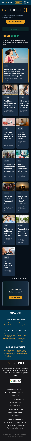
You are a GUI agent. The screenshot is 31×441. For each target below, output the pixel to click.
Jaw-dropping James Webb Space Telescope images (9, 335)
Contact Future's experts (15, 392)
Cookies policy (16, 406)
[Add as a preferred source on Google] (15, 381)
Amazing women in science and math (21, 334)
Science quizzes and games (9, 351)
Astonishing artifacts (22, 325)
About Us (15, 396)
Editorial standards (15, 419)
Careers (15, 416)
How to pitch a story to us (15, 422)
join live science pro (15, 21)
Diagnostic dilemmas (9, 325)
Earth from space (22, 322)
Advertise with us (15, 409)
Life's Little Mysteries (9, 322)
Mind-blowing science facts (22, 354)
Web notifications (15, 412)
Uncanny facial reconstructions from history (22, 340)
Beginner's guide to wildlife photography (22, 351)
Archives (24, 278)
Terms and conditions (15, 399)
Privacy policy (15, 402)
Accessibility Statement (15, 389)
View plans (15, 297)
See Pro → (18, 2)
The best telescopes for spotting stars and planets (9, 355)
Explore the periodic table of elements (9, 339)
